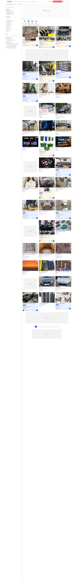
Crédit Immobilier (23, 1)
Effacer (20, 4)
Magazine (35, 1)
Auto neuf (15, 1)
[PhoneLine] (37, 45)
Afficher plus (7, 31)
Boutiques (32, 1)
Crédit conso (28, 1)
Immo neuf (19, 1)
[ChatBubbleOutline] (33, 45)
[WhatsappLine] (35, 45)
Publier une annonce (58, 1)
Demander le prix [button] (43, 95)
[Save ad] (37, 27)
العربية (67, 1)
